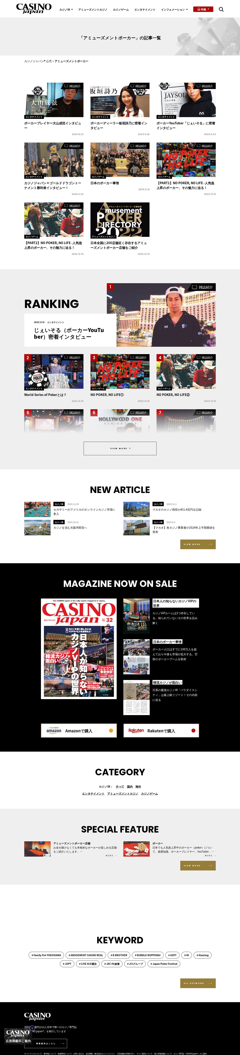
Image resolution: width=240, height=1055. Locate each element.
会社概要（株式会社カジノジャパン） (101, 1053)
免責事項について (65, 1053)
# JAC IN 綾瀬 (111, 963)
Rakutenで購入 (161, 730)
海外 (138, 786)
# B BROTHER (119, 955)
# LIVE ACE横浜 (88, 963)
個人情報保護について (163, 1053)
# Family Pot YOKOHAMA (46, 955)
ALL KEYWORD (194, 983)
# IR (186, 955)
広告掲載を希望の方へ (126, 1053)
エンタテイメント (144, 9)
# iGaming (203, 955)
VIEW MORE (192, 544)
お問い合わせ (78, 1053)
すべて (120, 786)
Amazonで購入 (78, 730)
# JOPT (67, 963)
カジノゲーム (121, 9)
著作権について (50, 1053)
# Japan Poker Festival (164, 963)
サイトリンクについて (33, 1053)
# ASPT (172, 955)
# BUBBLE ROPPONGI (148, 955)
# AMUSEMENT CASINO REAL (86, 955)
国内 (130, 786)
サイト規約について (145, 1053)
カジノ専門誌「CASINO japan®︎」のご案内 (190, 1053)
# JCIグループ (135, 963)
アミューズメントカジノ (92, 9)
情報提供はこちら (46, 1043)
